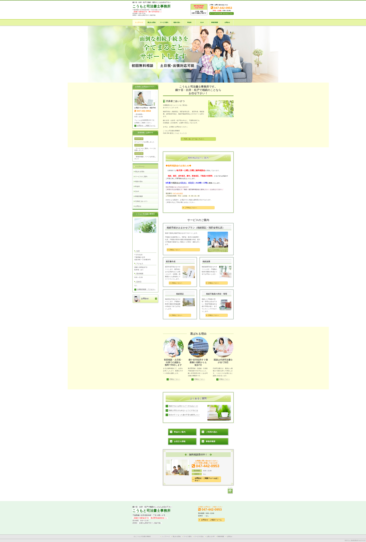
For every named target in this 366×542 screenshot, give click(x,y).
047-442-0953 (178, 193)
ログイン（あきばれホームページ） (355, 540)
